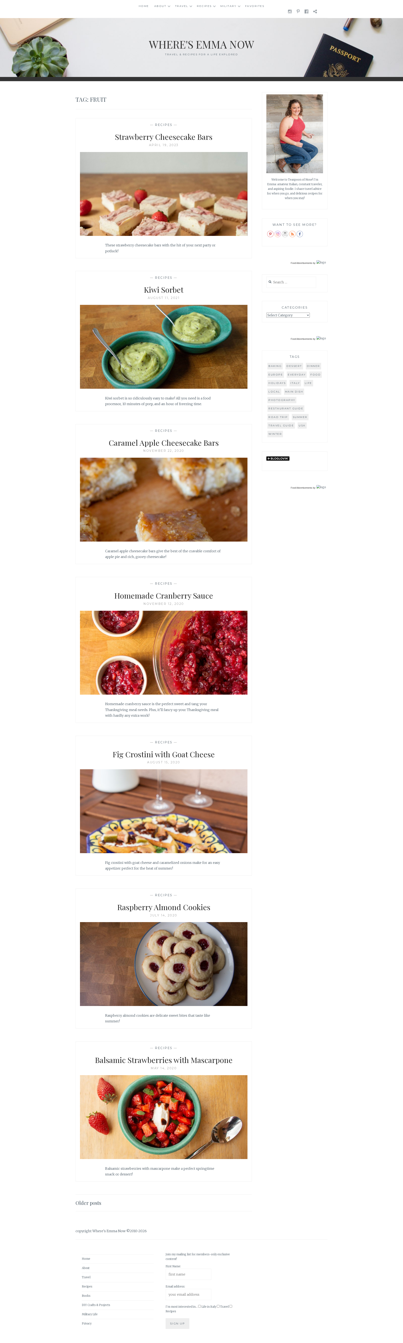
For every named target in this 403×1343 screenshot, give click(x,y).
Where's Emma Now (201, 44)
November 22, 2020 (163, 451)
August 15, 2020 (163, 762)
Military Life (90, 1314)
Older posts (88, 1202)
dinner (313, 365)
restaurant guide (285, 408)
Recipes (204, 6)
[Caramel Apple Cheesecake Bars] (163, 540)
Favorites (254, 6)
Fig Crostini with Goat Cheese (164, 754)
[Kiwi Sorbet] (163, 387)
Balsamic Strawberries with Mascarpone (164, 1060)
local (274, 391)
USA (302, 425)
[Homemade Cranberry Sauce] (163, 693)
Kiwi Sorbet (163, 289)
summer (300, 417)
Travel (181, 6)
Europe (275, 374)
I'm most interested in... (182, 1307)
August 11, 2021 (164, 298)
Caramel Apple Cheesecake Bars (164, 443)
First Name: (173, 1266)
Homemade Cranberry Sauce (163, 595)
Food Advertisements (301, 263)
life (308, 383)
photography (281, 400)
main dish (294, 391)
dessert (294, 365)
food (315, 374)
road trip (278, 417)
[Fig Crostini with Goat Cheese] (163, 852)
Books (86, 1296)
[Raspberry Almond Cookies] (163, 1005)
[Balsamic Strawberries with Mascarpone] (163, 1158)
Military (228, 6)
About (160, 6)
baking (275, 365)
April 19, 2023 (164, 145)
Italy (295, 383)
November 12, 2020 (163, 604)
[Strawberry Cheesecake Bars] (163, 235)
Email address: (175, 1286)
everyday (297, 374)
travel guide (281, 425)
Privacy (87, 1323)
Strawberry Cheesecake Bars (163, 137)
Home (144, 6)
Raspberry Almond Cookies (163, 907)
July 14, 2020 (163, 915)
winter (275, 433)
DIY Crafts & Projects (96, 1305)
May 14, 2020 (164, 1068)
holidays (277, 383)
